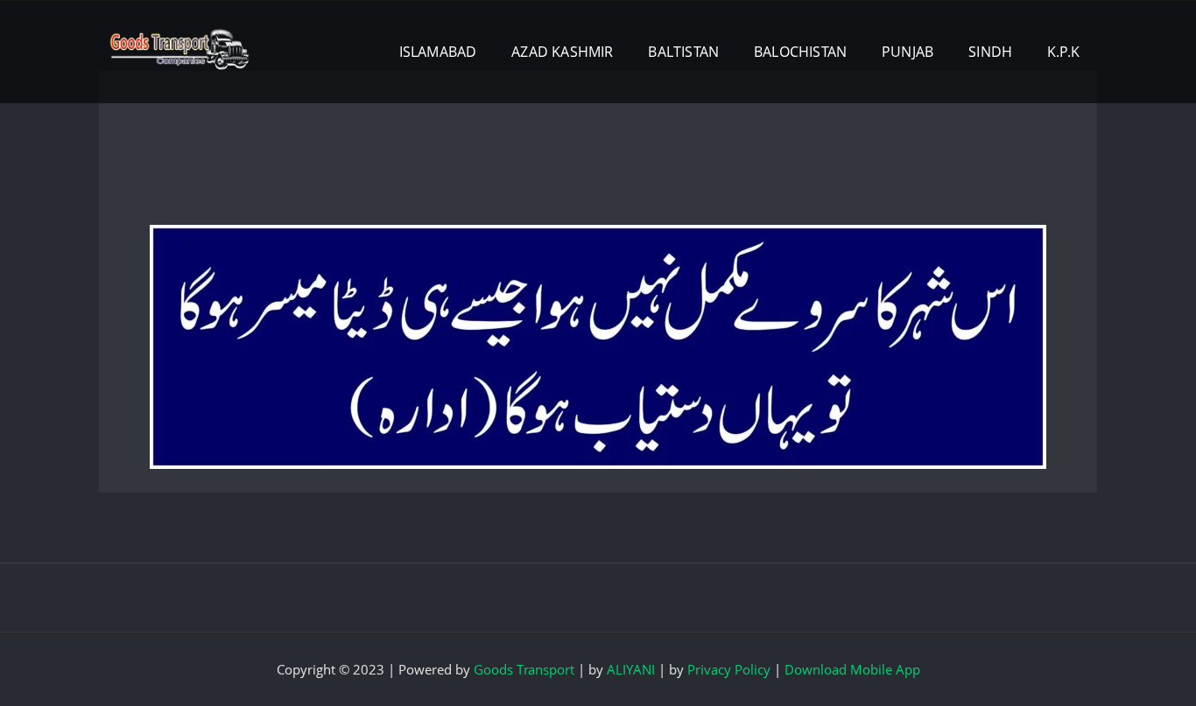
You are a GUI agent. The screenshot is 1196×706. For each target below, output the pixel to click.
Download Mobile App (852, 669)
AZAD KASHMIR (562, 51)
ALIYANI (631, 669)
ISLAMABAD (438, 51)
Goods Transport (524, 669)
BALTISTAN (683, 51)
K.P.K (1063, 51)
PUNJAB (907, 51)
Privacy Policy (728, 669)
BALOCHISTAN (800, 51)
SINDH (990, 51)
